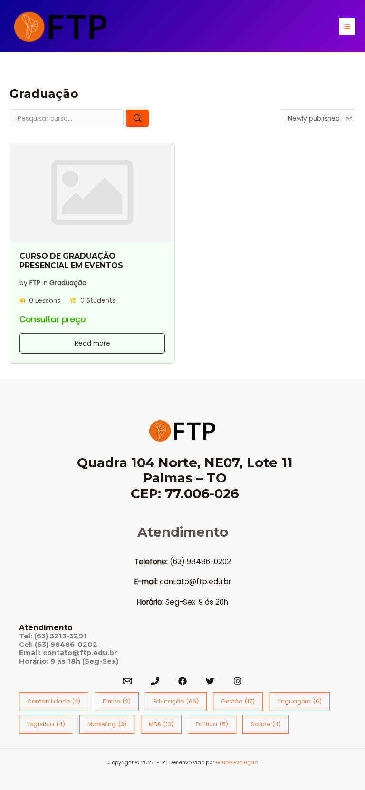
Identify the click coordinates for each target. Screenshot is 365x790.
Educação (176, 701)
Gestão (238, 701)
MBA (161, 724)
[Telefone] (155, 681)
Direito (117, 701)
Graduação (67, 282)
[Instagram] (237, 681)
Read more (92, 343)
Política (212, 724)
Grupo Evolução (237, 762)
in (45, 282)
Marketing (106, 724)
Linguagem (299, 701)
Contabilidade (53, 701)
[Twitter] (210, 681)
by (23, 282)
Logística (46, 724)
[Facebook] (182, 681)
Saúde (265, 724)
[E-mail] (127, 681)
